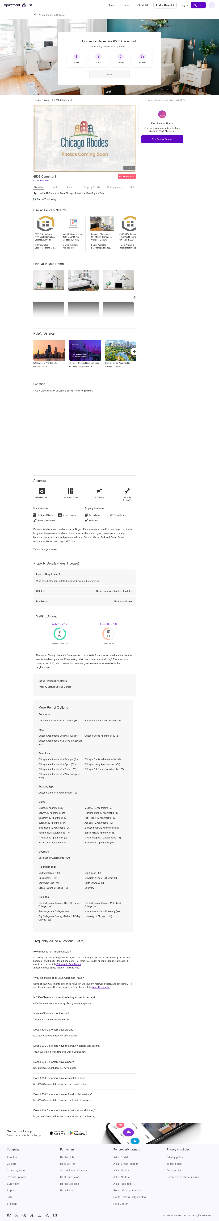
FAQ (9, 1197)
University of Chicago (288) (98, 916)
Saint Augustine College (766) (53, 911)
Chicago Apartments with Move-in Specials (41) (60, 742)
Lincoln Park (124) (47, 877)
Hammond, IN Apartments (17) (54, 832)
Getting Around (114, 187)
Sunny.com (13, 1183)
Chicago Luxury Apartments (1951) (102, 764)
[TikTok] (55, 1215)
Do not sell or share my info (183, 1177)
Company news (16, 1170)
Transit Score (107, 624)
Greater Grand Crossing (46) (53, 887)
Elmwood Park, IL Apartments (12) (101, 827)
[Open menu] (211, 5)
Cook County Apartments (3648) (54, 857)
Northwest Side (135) (49, 872)
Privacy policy (175, 1157)
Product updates (16, 1177)
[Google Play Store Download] (78, 1133)
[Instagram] (47, 1215)
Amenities (71, 187)
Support (11, 1190)
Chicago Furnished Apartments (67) (102, 759)
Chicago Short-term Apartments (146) (57, 792)
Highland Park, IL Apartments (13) (101, 812)
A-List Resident (122, 1183)
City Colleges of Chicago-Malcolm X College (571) (102, 904)
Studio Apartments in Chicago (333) (102, 720)
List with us (163, 5)
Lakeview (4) (90, 887)
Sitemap (12, 1203)
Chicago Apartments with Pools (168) (57, 769)
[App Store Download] (57, 1133)
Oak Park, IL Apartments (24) (53, 817)
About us (12, 1157)
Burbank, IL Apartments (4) (52, 822)
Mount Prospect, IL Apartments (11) (102, 837)
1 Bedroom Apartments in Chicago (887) (59, 720)
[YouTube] (40, 1215)
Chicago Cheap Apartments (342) (101, 735)
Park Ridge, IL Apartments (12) (100, 817)
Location (55, 187)
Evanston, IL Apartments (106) (100, 842)
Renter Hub (67, 1157)
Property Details (92, 187)
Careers (11, 1164)
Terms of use (174, 1164)
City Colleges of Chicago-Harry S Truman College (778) (59, 904)
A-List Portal (120, 1157)
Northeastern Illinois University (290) (102, 911)
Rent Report (67, 1190)
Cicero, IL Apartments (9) (51, 807)
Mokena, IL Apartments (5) (98, 807)
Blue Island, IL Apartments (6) (53, 827)
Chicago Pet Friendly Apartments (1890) (104, 769)
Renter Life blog (69, 1183)
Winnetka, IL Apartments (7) (52, 837)
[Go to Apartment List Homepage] (18, 5)
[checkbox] (76, 59)
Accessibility (174, 1170)
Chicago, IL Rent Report (68, 964)
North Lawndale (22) (94, 882)
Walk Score (58, 624)
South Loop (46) (92, 872)
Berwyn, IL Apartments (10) (52, 812)
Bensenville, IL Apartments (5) (99, 832)
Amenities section (101, 987)
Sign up (198, 5)
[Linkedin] (16, 1215)
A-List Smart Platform (126, 1164)
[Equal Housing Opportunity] (9, 1215)
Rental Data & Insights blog (129, 1197)
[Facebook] (24, 1215)
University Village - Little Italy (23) (101, 877)
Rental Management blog (128, 1190)
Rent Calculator (69, 1177)
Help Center (120, 1203)
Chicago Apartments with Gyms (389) (57, 764)
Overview (38, 187)
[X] (32, 1215)
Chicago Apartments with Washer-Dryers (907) (59, 775)
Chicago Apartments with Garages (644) (58, 759)
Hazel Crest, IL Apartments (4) (53, 842)
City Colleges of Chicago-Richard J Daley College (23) (59, 918)
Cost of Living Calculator (74, 1170)
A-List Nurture (121, 1177)
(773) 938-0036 (41, 180)
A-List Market (121, 1170)
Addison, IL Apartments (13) (98, 822)
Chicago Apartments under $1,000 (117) (59, 735)
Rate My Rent (68, 1164)
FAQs (132, 187)
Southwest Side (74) (48, 882)
